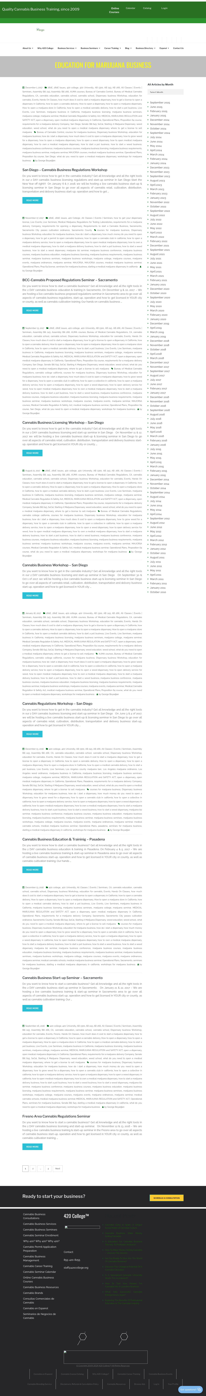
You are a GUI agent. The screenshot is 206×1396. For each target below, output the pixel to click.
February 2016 (158, 440)
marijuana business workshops (77, 258)
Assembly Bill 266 (60, 91)
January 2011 (158, 587)
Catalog (147, 8)
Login (164, 8)
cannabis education (49, 95)
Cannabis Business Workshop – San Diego (55, 565)
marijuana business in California (63, 112)
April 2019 (156, 327)
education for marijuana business (58, 234)
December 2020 (159, 288)
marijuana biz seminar (78, 250)
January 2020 (158, 319)
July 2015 (155, 449)
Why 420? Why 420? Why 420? (41, 1241)
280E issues (59, 87)
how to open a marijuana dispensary (123, 104)
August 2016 (157, 414)
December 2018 (159, 340)
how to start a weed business (126, 144)
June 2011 (156, 566)
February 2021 (158, 280)
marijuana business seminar (35, 152)
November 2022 (159, 202)
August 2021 (157, 254)
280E (50, 87)
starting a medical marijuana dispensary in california (112, 266)
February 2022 (158, 241)
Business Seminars (89, 48)
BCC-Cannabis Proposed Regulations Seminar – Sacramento (70, 280)
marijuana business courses (67, 148)
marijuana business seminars (127, 112)
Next (57, 1168)
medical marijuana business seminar (105, 152)
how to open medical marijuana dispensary (106, 242)
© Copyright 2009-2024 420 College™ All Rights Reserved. (103, 1365)
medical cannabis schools (53, 960)
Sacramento (136, 226)
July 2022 (155, 219)
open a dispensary (45, 120)
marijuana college (31, 116)
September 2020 (160, 297)
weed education (106, 364)
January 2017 (158, 392)
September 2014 (160, 492)
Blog (127, 48)
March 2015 (157, 466)
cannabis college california (48, 372)
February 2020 (158, 314)
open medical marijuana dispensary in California (78, 120)
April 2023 (156, 184)
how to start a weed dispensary (48, 250)
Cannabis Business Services (39, 1223)
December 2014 (159, 479)
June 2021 (156, 262)
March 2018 (157, 358)
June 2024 (156, 141)
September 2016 (160, 410)
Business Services (66, 48)
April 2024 (156, 150)
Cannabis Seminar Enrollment (40, 1235)
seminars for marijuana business (71, 266)
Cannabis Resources (116, 1384)
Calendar (130, 8)
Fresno (57, 1034)
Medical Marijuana (67, 222)
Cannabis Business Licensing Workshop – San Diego (63, 423)
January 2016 (158, 444)
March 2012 (157, 540)
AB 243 (107, 87)
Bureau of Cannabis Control (99, 91)
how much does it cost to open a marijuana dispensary (95, 136)
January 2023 (158, 197)
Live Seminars (38, 112)
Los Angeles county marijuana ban (83, 769)
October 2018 (158, 349)
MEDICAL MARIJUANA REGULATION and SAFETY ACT (90, 356)
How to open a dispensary (92, 104)
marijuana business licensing (96, 112)
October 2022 (158, 206)
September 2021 (160, 249)
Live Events (36, 222)
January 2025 (158, 115)
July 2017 (155, 379)
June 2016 (156, 423)
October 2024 (158, 128)
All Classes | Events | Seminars (97, 218)
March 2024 (157, 154)
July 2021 (155, 258)
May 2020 (156, 306)
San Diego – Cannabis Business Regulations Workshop (64, 170)
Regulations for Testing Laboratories (94, 222)
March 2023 (157, 189)
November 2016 (159, 401)
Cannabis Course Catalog (72, 1374)
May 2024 (156, 145)
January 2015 (158, 475)
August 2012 (157, 522)
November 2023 (159, 171)
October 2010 (158, 592)
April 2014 (156, 514)
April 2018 (156, 353)
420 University (86, 87)
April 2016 (156, 431)
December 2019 (159, 323)
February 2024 (158, 158)
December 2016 (159, 397)
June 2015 (156, 453)
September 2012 (160, 518)
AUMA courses (77, 91)
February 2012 (158, 544)
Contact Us (178, 48)
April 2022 (156, 232)
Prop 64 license (47, 266)
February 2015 (158, 470)
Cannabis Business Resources (41, 1287)
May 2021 (155, 267)
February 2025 (158, 111)
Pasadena (88, 781)
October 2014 (158, 488)
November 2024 (159, 124)
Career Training (111, 48)
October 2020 (158, 293)
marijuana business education (45, 254)
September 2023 (160, 176)
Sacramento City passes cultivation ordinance (46, 230)
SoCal (100, 124)
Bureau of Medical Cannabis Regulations (107, 332)
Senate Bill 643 (89, 124)
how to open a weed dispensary (93, 140)
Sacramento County (82, 230)
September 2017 (160, 371)
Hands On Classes (48, 100)
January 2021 (158, 284)
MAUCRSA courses (78, 152)
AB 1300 (99, 87)
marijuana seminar (49, 116)
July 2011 (155, 561)
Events (35, 100)
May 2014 (155, 509)
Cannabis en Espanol (35, 1308)
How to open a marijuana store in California (44, 108)
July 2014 (155, 501)
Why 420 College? (100, 1374)
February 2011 (158, 583)
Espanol (163, 48)
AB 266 (116, 87)
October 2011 (158, 553)
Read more (32, 200)
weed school (40, 128)
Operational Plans (110, 120)
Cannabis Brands (33, 1292)
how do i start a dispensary (55, 136)
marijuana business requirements (125, 148)
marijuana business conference (37, 148)
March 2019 (157, 332)
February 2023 (158, 193)
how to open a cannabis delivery (62, 104)
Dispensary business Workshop (111, 95)
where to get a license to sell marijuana (89, 368)
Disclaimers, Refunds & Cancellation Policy (79, 1384)
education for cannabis (111, 336)
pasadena (102, 826)
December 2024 (159, 119)
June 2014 (156, 505)
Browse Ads (139, 1384)
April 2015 (156, 462)
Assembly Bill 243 (41, 91)
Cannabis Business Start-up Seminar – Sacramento (62, 978)
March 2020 (157, 310)
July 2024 (155, 137)
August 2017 (157, 375)
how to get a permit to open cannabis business (59, 238)
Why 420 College (45, 48)
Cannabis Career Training (37, 1266)
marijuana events (101, 401)
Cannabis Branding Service (39, 1384)
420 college (72, 87)
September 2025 (160, 102)
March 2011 (157, 579)
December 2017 (159, 362)
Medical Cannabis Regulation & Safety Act (80, 116)
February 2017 (158, 388)
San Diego (75, 124)
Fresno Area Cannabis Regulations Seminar (56, 1116)
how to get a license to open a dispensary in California (110, 340)
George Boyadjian (46, 160)
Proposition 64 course (131, 120)
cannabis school (69, 95)
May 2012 (155, 531)
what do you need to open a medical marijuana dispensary (78, 128)
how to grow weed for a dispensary (52, 797)
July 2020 (156, 301)
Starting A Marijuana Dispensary (119, 124)
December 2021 (159, 245)
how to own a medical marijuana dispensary (56, 144)
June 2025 (156, 106)
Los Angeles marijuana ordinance (120, 769)
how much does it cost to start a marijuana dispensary (84, 100)
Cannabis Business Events (160, 1374)
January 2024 (158, 163)
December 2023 (159, 167)
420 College (74, 218)
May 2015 (155, 457)
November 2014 (159, 483)
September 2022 (160, 210)
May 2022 (156, 228)
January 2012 (158, 548)
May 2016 (155, 427)
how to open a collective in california (98, 381)
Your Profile (173, 1384)
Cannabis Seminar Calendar (39, 1271)
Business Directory (144, 48)
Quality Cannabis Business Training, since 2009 (40, 9)
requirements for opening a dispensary (62, 226)
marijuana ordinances (41, 262)
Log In (156, 1384)
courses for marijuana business (80, 132)
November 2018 (159, 345)
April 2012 (156, 535)
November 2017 (159, 366)
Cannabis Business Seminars (40, 1229)
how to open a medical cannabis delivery (87, 108)
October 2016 (158, 405)
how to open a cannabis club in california (105, 238)
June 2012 (156, 527)
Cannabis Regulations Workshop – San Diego (57, 704)
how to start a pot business (122, 108)
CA (36, 95)
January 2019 (158, 336)
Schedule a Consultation (167, 1198)
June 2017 (156, 384)
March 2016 (157, 436)
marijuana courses (122, 258)
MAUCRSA (78, 262)
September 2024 (160, 132)
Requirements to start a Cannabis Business (106, 226)
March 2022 (157, 236)
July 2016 (155, 418)
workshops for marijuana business (118, 409)
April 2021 (156, 271)
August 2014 (157, 496)
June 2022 (156, 223)
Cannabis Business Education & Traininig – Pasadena (63, 839)
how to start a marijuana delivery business (72, 246)
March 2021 (157, 275)
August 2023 (157, 180)
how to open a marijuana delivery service (52, 801)
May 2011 (155, 570)
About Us (27, 48)
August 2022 (157, 215)
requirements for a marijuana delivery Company (45, 124)
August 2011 (157, 557)
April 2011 (155, 574)
